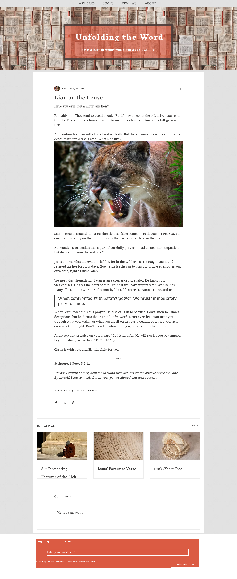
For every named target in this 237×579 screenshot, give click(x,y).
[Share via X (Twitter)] (64, 402)
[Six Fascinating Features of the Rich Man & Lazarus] (62, 446)
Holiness (92, 390)
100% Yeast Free (168, 469)
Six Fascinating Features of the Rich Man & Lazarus (58, 473)
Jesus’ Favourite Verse (117, 469)
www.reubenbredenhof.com (81, 561)
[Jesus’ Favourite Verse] (119, 446)
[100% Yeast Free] (175, 446)
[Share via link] (73, 402)
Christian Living (64, 390)
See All (196, 425)
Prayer (80, 390)
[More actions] (181, 88)
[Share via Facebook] (56, 402)
